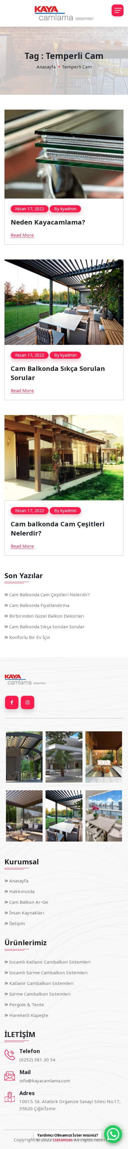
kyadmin (68, 208)
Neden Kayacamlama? (48, 221)
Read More (22, 235)
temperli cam (77, 67)
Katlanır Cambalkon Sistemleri (41, 983)
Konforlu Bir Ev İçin (29, 637)
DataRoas (63, 1139)
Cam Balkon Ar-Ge (28, 902)
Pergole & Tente (26, 1004)
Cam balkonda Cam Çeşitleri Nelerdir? (49, 594)
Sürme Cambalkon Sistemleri (40, 994)
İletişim (17, 923)
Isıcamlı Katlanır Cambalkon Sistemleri (49, 962)
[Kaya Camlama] (64, 13)
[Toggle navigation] (118, 10)
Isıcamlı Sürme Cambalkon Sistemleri (48, 972)
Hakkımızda (22, 891)
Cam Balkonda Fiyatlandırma (39, 605)
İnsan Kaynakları (26, 913)
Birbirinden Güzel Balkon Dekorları (46, 616)
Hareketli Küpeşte (28, 1015)
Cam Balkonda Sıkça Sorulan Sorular (47, 626)
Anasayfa (46, 67)
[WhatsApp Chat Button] (113, 1134)
